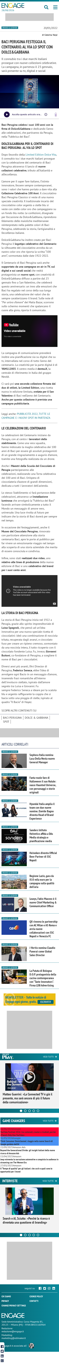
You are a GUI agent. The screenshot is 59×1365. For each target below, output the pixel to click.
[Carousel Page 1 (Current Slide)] (21, 1111)
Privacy (5, 1300)
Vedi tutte (48, 1181)
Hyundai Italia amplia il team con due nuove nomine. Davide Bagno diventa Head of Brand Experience (42, 811)
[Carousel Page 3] (29, 1111)
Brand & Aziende (9, 27)
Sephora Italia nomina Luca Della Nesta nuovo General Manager (42, 758)
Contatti (33, 1300)
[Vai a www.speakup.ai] (56, 114)
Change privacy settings (14, 1305)
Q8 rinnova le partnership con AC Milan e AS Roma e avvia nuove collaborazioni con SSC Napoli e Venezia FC (43, 929)
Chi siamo (6, 1296)
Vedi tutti (48, 1056)
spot (6, 721)
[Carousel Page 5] (38, 1111)
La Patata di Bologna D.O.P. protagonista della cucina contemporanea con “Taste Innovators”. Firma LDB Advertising (42, 978)
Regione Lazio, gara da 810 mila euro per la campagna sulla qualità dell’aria (41, 881)
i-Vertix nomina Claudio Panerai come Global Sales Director (42, 951)
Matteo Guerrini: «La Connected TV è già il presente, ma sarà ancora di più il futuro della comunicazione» (27, 1098)
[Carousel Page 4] (34, 1111)
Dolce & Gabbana (36, 717)
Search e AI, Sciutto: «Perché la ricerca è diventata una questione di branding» (26, 1220)
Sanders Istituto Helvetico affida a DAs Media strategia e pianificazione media (41, 835)
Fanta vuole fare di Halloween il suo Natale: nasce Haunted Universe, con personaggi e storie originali (42, 785)
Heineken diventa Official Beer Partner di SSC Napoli (43, 856)
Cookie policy (36, 1296)
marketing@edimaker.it (14, 1338)
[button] (55, 7)
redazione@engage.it (13, 1331)
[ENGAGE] (13, 5)
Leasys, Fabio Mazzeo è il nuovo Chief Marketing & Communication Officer (43, 902)
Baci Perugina (12, 717)
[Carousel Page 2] (25, 1111)
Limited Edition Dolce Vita (41, 154)
